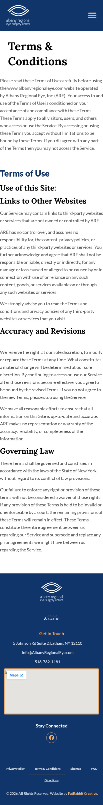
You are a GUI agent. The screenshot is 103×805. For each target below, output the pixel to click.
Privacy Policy (15, 768)
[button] (92, 15)
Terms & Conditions (47, 768)
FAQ (94, 768)
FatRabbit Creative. (83, 793)
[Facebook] (51, 737)
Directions (51, 780)
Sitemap (75, 768)
